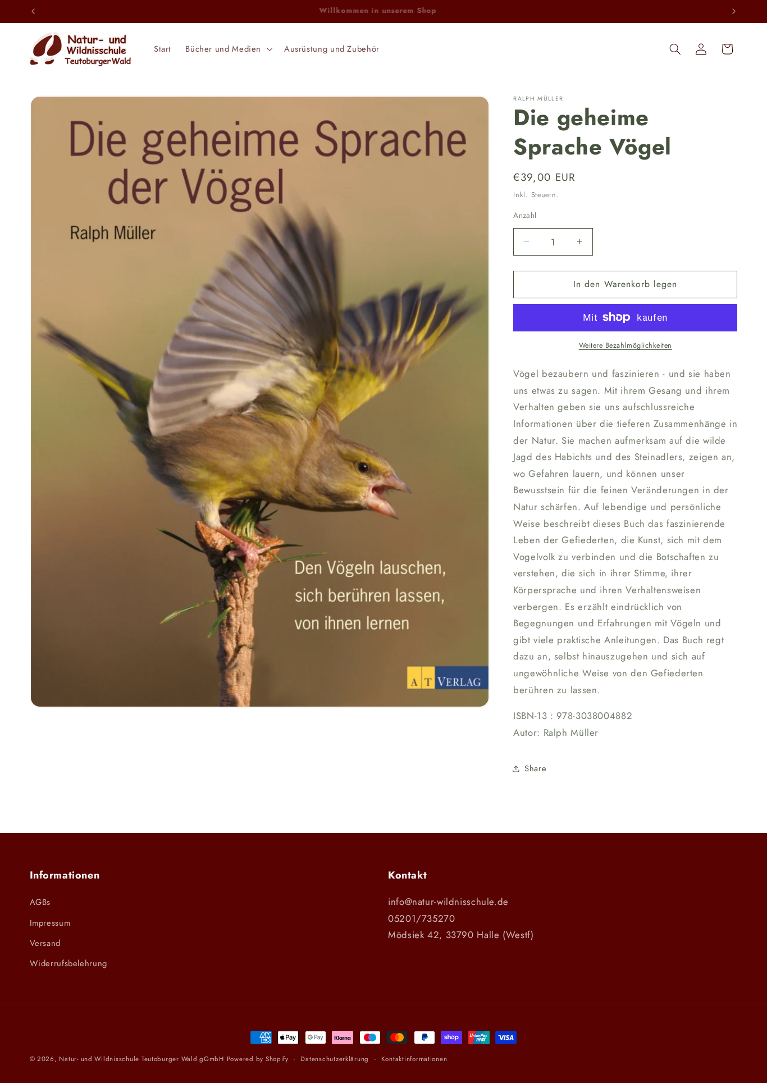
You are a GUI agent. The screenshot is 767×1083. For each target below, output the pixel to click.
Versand (45, 943)
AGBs (40, 902)
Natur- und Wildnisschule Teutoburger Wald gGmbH (141, 1058)
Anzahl (525, 215)
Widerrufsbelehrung (68, 963)
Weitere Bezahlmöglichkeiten (625, 345)
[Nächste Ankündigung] (734, 11)
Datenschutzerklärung (334, 1058)
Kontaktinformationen (414, 1058)
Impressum (50, 923)
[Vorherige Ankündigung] (33, 11)
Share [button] (535, 768)
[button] (228, 49)
